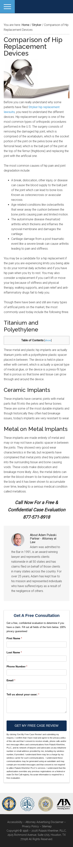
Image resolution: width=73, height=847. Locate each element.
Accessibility (14, 822)
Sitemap (47, 826)
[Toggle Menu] (7, 6)
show (48, 340)
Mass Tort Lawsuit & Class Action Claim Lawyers (36, 7)
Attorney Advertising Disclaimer (44, 822)
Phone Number (17, 666)
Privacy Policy (30, 826)
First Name (14, 638)
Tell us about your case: (23, 694)
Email (11, 680)
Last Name (14, 652)
